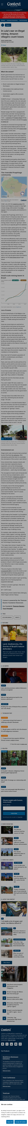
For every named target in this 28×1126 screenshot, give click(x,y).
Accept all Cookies (21, 1122)
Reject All (9, 1122)
